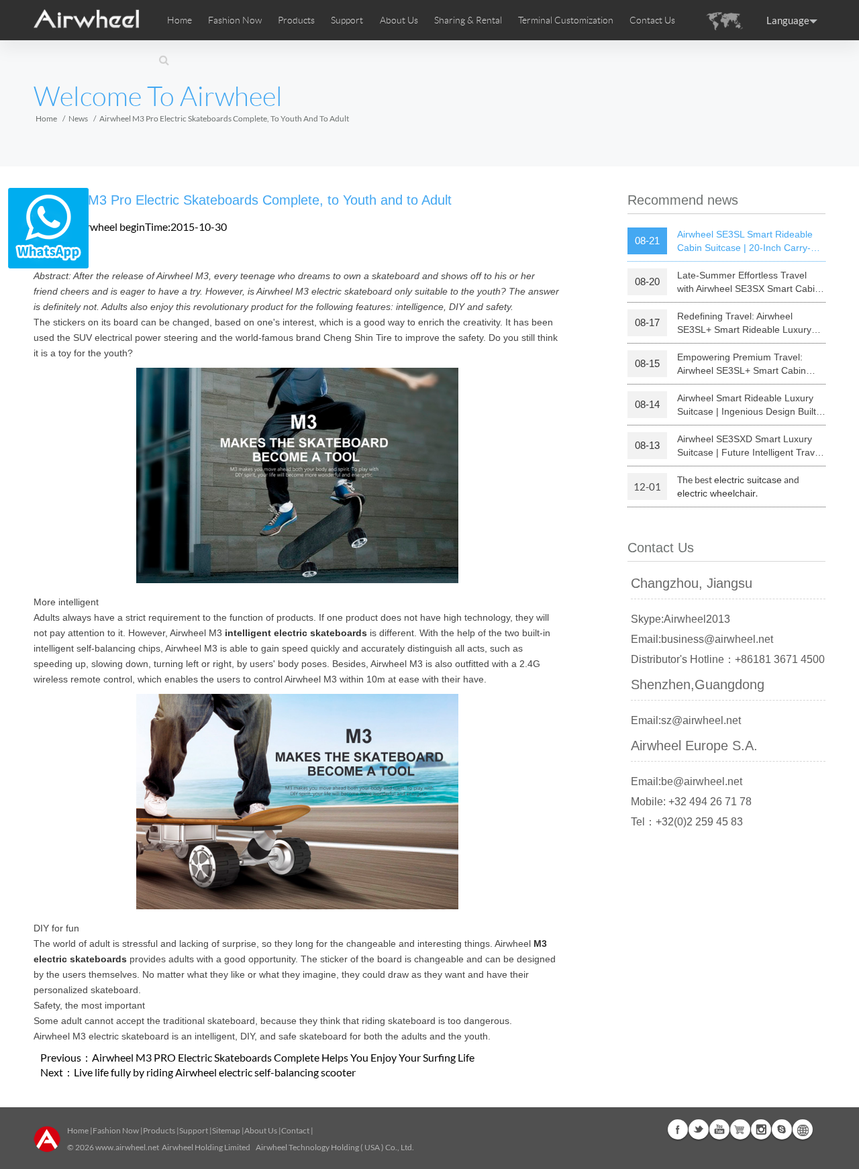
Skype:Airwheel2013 (680, 619)
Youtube (719, 1129)
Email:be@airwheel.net (686, 781)
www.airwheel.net (127, 1147)
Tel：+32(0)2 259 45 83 (687, 821)
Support (347, 20)
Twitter (699, 1129)
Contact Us (652, 20)
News (78, 118)
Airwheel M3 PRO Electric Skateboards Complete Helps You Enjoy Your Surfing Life (283, 1057)
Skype (782, 1129)
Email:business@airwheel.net (702, 639)
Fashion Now (116, 1130)
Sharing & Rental (468, 20)
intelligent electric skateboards (296, 632)
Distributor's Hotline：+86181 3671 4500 (728, 659)
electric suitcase (748, 479)
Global (803, 1129)
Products (296, 20)
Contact (295, 1130)
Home (179, 20)
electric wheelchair (716, 493)
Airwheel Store (740, 1129)
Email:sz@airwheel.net (686, 720)
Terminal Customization (565, 20)
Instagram (761, 1129)
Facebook (678, 1129)
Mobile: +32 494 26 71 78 (691, 801)
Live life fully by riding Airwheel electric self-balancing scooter (215, 1072)
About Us (260, 1130)
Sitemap (226, 1130)
